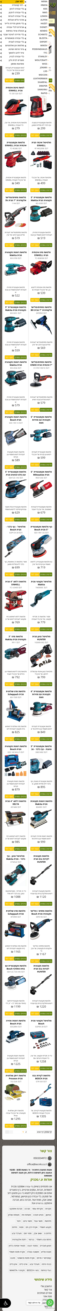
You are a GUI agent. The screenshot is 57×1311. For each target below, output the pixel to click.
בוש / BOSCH (33, 1270)
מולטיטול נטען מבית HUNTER (41, 638)
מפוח (21, 1227)
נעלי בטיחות (46, 1270)
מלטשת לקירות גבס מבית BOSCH (41, 1077)
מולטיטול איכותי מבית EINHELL (41, 144)
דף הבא (40, 1131)
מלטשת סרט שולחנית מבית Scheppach (15, 693)
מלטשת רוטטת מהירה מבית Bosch (16, 1022)
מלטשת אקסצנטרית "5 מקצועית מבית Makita (41, 199)
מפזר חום (27, 1233)
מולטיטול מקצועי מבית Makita (41, 583)
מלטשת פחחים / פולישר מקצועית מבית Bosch (41, 912)
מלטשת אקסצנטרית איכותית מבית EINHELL (15, 144)
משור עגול (38, 1221)
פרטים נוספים (20, 80)
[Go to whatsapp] (50, 1302)
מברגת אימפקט (16, 1208)
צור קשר (48, 1289)
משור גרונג (27, 1221)
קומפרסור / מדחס (44, 1258)
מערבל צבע (16, 1233)
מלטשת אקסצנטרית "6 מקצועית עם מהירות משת (41, 694)
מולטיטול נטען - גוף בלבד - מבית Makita (15, 857)
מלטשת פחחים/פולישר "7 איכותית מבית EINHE (41, 363)
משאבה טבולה (33, 1251)
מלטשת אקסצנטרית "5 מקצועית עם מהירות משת (41, 419)
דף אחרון (48, 1131)
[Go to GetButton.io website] (50, 1308)
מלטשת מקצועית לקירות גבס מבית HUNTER (41, 859)
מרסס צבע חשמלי (43, 1239)
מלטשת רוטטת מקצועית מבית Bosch (16, 418)
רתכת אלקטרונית (19, 1239)
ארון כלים (13, 1264)
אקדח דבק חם (31, 1227)
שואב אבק (38, 1233)
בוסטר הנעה (32, 1245)
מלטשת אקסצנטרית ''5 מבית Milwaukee (41, 473)
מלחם (14, 1227)
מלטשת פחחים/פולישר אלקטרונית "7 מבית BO (41, 308)
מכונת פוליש (46, 1251)
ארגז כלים (23, 1264)
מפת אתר (47, 1296)
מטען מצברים (45, 1245)
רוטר (19, 1221)
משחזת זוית (26, 1214)
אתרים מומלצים (44, 1293)
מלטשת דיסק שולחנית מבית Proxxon (16, 1077)
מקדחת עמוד (37, 1208)
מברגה (27, 1208)
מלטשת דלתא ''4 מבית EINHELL (15, 583)
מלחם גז (47, 1233)
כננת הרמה (46, 1264)
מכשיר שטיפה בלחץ (17, 1245)
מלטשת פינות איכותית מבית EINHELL (16, 89)
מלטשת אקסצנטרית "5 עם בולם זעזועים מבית (15, 473)
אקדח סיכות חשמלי (17, 1251)
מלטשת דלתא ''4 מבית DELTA (15, 802)
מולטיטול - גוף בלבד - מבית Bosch (16, 528)
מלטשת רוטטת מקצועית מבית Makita (16, 254)
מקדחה (48, 1208)
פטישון (48, 1214)
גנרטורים (39, 1203)
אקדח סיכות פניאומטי (25, 1258)
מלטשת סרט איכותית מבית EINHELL (41, 254)
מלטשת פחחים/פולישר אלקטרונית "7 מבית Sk (15, 199)
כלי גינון (21, 1193)
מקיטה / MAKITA (17, 1270)
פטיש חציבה (38, 1214)
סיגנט (12, 1258)
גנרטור (31, 1239)
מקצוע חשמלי (45, 1227)
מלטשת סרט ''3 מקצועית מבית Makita (15, 638)
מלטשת (48, 1221)
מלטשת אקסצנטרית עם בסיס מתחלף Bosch (15, 967)
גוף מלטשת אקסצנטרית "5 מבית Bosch (41, 528)
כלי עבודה (29, 1186)
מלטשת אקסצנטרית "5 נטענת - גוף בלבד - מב (41, 748)
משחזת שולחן (13, 1214)
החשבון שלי (46, 1286)
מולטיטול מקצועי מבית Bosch (41, 1022)
